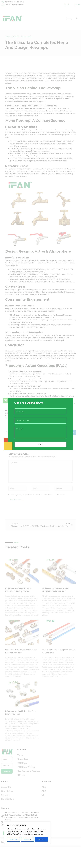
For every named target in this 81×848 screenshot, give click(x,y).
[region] (27, 833)
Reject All (27, 839)
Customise (13, 839)
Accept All (41, 839)
